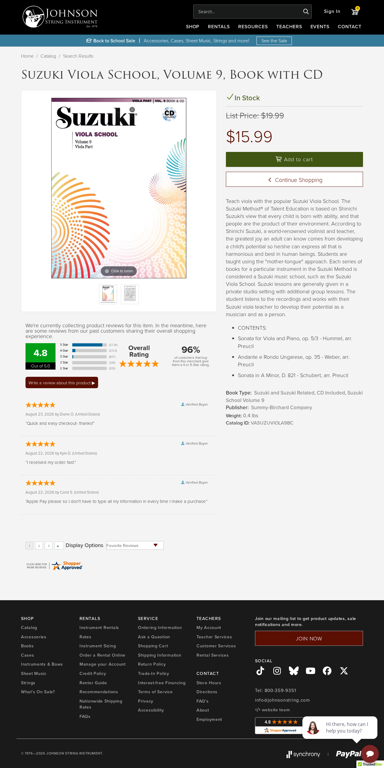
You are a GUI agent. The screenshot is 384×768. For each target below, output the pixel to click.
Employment (209, 719)
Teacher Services (214, 636)
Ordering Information (160, 627)
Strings (28, 682)
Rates (86, 636)
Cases (27, 655)
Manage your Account (103, 664)
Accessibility (151, 710)
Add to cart (297, 159)
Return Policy (152, 664)
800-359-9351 (280, 690)
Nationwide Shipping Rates (101, 704)
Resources (253, 26)
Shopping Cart (153, 646)
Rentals (219, 26)
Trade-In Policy (153, 673)
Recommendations (99, 691)
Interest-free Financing (162, 682)
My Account (208, 627)
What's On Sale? (38, 691)
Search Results (78, 56)
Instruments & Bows (42, 664)
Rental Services (212, 655)
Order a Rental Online (102, 655)
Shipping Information (159, 655)
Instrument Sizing (98, 646)
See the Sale (274, 40)
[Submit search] (306, 12)
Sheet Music (33, 673)
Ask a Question (154, 636)
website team (275, 709)
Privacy (145, 701)
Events (320, 26)
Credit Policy (93, 673)
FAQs (85, 716)
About (202, 710)
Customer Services (216, 646)
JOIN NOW (309, 638)
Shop (193, 26)
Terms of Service (155, 691)
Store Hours (208, 682)
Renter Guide (93, 682)
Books (27, 646)
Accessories (33, 636)
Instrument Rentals (99, 627)
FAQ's (202, 701)
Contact (350, 26)
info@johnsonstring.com (282, 700)
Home (27, 56)
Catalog (48, 56)
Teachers (289, 26)
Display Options (84, 545)
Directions (207, 691)
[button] (332, 11)
